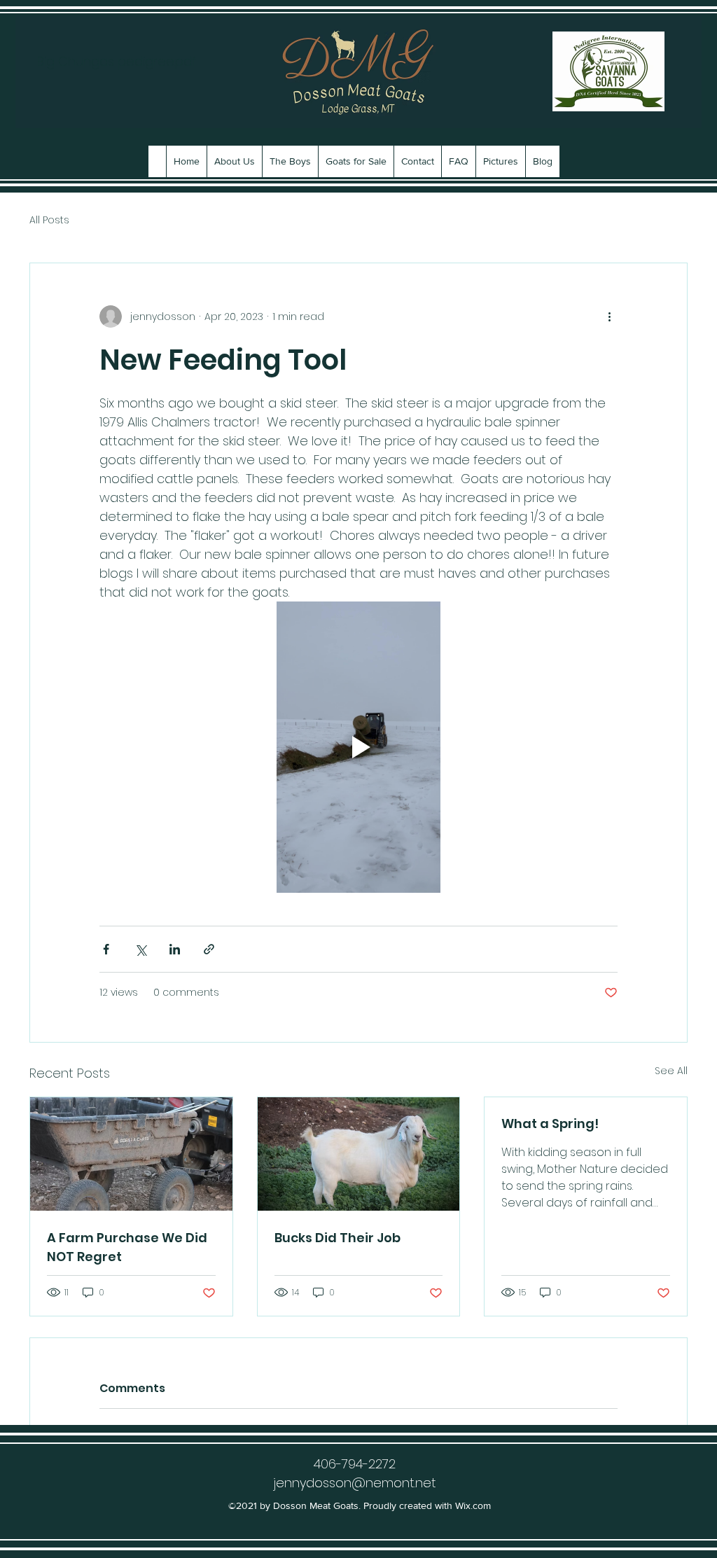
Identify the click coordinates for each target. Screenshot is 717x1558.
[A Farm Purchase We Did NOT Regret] (131, 1154)
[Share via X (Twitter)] (140, 949)
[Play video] (358, 747)
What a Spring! (550, 1123)
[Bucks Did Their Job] (359, 1154)
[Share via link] (209, 949)
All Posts (49, 220)
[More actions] (609, 316)
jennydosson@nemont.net (354, 1482)
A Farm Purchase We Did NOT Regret (127, 1247)
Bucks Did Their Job (337, 1237)
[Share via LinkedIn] (174, 949)
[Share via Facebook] (106, 949)
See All (671, 1071)
